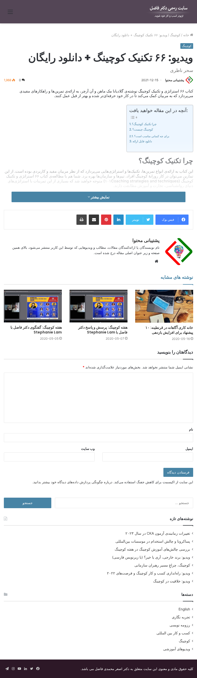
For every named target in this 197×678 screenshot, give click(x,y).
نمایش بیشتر (100, 197)
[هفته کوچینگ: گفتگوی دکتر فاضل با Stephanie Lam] (33, 306)
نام (191, 429)
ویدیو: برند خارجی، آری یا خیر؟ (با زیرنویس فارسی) (151, 557)
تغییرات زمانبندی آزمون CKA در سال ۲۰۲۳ (157, 533)
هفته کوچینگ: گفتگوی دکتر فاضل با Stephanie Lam (36, 330)
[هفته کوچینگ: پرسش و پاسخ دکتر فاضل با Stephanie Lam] (98, 306)
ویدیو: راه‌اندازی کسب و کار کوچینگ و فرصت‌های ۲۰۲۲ (148, 573)
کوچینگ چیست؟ (142, 129)
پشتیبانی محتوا (174, 80)
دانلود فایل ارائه (142, 141)
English (184, 609)
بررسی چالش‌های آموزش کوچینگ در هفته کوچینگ (152, 549)
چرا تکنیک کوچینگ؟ (144, 124)
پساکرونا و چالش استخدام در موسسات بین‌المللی (152, 541)
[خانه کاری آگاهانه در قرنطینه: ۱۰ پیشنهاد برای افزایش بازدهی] (164, 306)
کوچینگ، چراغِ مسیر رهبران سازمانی (162, 565)
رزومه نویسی (180, 625)
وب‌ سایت (88, 449)
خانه (186, 35)
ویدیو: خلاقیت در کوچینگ (171, 581)
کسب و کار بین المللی (173, 633)
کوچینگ (175, 35)
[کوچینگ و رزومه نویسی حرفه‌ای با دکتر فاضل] (168, 12)
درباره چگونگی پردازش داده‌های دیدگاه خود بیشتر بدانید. (72, 482)
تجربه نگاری (181, 617)
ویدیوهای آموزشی (176, 649)
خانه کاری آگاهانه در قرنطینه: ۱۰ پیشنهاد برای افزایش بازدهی (169, 330)
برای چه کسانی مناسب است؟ (151, 136)
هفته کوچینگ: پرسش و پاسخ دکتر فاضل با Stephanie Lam (102, 330)
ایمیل (189, 449)
